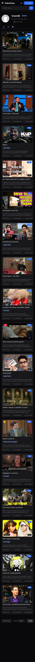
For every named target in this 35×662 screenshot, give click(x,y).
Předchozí (6, 621)
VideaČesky (10, 3)
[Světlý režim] (21, 3)
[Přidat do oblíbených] (5, 35)
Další (30, 621)
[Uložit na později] (8, 35)
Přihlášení (28, 3)
